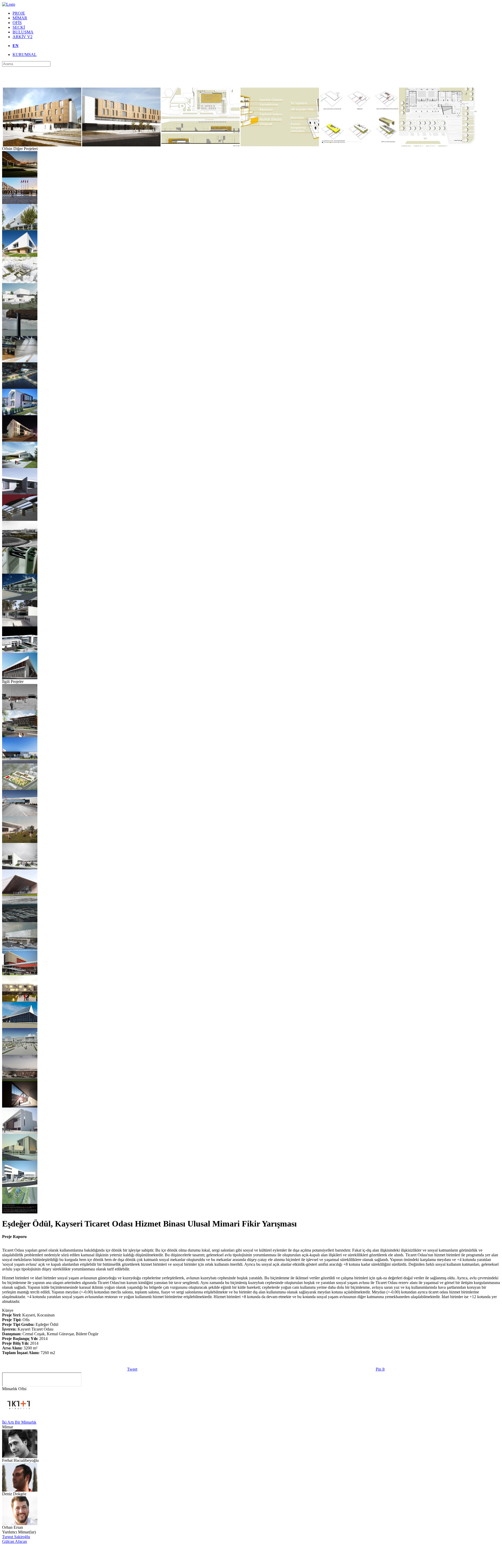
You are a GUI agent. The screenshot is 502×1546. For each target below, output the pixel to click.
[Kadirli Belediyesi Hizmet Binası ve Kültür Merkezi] (19, 440)
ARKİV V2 (22, 37)
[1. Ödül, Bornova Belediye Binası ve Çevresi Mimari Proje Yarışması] (19, 281)
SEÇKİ (19, 27)
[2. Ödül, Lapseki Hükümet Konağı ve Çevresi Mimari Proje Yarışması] (19, 387)
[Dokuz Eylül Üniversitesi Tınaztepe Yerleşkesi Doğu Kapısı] (19, 815)
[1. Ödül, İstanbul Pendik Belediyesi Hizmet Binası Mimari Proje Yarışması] (19, 651)
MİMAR (20, 18)
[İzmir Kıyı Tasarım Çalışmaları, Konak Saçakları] (19, 334)
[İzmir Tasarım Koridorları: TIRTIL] (19, 202)
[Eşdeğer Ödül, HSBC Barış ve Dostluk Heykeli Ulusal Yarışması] (19, 572)
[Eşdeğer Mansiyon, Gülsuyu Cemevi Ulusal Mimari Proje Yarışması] (19, 308)
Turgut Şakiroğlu (16, 1536)
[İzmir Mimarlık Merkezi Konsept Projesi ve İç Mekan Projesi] (19, 361)
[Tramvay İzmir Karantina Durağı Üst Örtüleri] (19, 176)
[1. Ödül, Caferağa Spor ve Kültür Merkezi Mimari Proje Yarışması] (19, 868)
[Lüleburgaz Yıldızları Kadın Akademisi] (19, 255)
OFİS (17, 22)
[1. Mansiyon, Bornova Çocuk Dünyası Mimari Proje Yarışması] (19, 841)
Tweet (132, 1369)
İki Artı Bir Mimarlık (19, 1422)
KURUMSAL (25, 54)
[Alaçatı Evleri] (19, 414)
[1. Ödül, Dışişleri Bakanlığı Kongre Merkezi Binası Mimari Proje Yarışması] (19, 493)
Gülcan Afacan (14, 1541)
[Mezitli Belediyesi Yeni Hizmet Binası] (19, 229)
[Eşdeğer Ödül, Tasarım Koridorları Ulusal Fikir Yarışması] (19, 709)
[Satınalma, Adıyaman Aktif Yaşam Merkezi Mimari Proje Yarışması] (19, 466)
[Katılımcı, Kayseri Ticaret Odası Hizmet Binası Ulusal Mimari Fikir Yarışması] (19, 735)
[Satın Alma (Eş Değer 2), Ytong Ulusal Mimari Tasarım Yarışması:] (19, 921)
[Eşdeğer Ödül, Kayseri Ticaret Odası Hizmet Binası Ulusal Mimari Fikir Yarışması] (19, 894)
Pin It (380, 1369)
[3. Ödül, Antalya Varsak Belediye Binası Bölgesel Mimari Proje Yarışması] (19, 1185)
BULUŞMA (23, 32)
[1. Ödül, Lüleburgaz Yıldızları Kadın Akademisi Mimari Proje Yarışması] (19, 788)
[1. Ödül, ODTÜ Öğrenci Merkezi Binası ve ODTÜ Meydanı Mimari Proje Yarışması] (19, 546)
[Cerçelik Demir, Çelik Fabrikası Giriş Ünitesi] (19, 625)
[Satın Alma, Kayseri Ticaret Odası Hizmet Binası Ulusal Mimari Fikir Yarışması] (19, 1000)
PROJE (19, 13)
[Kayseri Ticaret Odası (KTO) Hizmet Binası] (19, 762)
